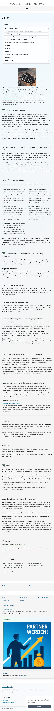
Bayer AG (14, 451)
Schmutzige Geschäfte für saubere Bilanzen (14, 544)
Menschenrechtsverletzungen (10, 98)
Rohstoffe (4, 585)
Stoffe (30, 585)
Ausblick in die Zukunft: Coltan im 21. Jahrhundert (18, 40)
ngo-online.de (7, 687)
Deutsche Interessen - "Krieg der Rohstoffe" (16, 54)
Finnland (4, 155)
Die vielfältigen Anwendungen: (13, 34)
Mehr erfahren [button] (31, 702)
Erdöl (3, 589)
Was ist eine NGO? (6, 600)
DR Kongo (44, 130)
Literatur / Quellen (10, 60)
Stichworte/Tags (24, 597)
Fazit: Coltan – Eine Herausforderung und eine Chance (19, 42)
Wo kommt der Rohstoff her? (12, 28)
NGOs (3, 339)
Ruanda (21, 489)
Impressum (5, 700)
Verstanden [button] (39, 706)
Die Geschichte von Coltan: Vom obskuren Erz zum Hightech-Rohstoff (23, 31)
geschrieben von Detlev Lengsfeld (11, 403)
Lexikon (4, 597)
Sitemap (22, 600)
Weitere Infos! (23, 675)
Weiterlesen (8, 57)
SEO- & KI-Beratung (43, 597)
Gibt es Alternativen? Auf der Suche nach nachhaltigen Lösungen (22, 37)
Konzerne (7, 48)
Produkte (7, 45)
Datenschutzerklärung (8, 702)
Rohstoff (34, 88)
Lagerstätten (8, 51)
